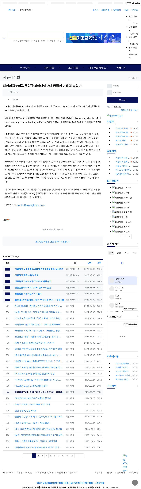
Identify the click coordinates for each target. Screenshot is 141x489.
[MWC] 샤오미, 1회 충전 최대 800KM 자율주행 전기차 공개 (38, 367)
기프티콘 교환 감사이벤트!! (122, 162)
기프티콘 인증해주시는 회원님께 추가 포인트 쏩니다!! (123, 128)
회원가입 (106, 10)
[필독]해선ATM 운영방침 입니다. (124, 174)
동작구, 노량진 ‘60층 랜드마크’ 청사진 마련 (34, 343)
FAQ (126, 10)
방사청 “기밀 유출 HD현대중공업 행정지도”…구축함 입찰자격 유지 (38, 361)
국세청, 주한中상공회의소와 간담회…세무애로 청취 (38, 349)
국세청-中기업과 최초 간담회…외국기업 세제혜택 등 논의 (38, 324)
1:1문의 (135, 10)
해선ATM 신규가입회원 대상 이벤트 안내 (123, 144)
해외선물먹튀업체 (21, 40)
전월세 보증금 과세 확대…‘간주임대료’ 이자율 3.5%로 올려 (39, 416)
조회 (99, 263)
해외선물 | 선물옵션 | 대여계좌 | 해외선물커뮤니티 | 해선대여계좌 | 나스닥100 (70, 483)
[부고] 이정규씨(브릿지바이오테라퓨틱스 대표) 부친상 (39, 435)
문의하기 (121, 472)
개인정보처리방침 (24, 472)
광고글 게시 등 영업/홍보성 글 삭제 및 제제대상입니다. (123, 140)
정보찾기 (117, 10)
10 (72, 456)
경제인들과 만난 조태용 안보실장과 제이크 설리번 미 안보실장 (38, 447)
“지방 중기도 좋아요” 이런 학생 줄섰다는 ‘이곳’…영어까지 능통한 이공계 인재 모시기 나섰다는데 (38, 379)
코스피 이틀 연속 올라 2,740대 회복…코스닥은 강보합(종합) (38, 318)
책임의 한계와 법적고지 (67, 472)
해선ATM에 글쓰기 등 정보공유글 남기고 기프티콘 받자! (122, 132)
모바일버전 (133, 472)
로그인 (95, 10)
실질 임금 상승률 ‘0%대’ (25, 410)
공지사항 (111, 151)
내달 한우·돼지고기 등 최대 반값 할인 (31, 422)
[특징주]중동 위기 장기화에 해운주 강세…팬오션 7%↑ (38, 355)
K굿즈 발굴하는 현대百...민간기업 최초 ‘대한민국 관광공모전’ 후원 (38, 306)
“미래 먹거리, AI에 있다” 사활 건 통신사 (32, 398)
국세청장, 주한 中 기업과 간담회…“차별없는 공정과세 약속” (38, 330)
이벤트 (110, 121)
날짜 (89, 263)
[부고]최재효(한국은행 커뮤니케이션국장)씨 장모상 (38, 429)
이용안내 (110, 472)
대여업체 (51, 40)
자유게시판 (113, 356)
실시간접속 (113, 180)
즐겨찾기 (12, 10)
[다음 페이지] (76, 455)
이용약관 (98, 472)
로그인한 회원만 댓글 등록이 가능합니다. (53, 241)
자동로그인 (116, 106)
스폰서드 (111, 386)
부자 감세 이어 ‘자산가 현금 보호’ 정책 (32, 404)
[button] (99, 99)
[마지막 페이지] (81, 455)
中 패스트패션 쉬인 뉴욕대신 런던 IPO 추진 (34, 373)
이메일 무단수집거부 (45, 472)
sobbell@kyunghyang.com (31, 205)
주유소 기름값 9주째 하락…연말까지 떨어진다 (35, 441)
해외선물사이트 (38, 40)
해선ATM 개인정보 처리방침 (124, 170)
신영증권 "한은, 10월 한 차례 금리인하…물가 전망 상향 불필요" (38, 336)
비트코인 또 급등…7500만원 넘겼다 (31, 385)
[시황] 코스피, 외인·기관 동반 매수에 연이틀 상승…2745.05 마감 (38, 312)
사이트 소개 (8, 472)
